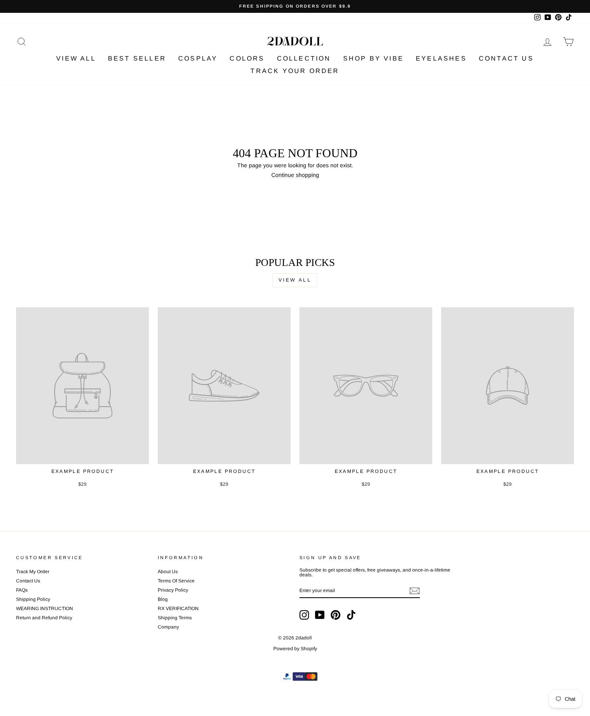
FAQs (22, 590)
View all (295, 280)
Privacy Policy (173, 590)
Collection (304, 58)
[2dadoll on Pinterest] (335, 615)
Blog (163, 599)
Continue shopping (295, 175)
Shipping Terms (175, 618)
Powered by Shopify (295, 648)
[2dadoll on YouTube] (320, 615)
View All (76, 58)
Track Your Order (294, 70)
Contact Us (506, 58)
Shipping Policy (33, 599)
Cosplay (198, 58)
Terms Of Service (176, 581)
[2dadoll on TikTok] (351, 615)
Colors (247, 58)
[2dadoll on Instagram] (304, 615)
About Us (168, 571)
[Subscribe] (414, 591)
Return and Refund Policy (44, 618)
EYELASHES (441, 58)
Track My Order (32, 571)
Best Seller (137, 58)
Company (168, 627)
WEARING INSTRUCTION (44, 608)
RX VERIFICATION (178, 608)
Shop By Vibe (373, 58)
